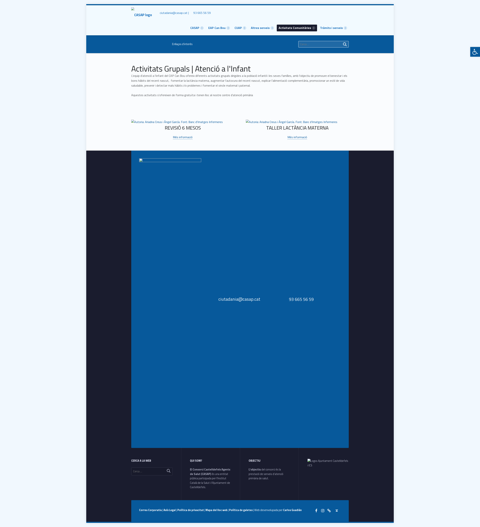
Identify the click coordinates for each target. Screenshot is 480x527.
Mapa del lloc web (217, 510)
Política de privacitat (190, 510)
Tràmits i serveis (331, 28)
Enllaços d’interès (182, 44)
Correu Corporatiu (150, 510)
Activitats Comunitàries (295, 28)
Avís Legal (170, 510)
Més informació (183, 137)
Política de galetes (241, 510)
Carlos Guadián (292, 510)
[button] (475, 52)
